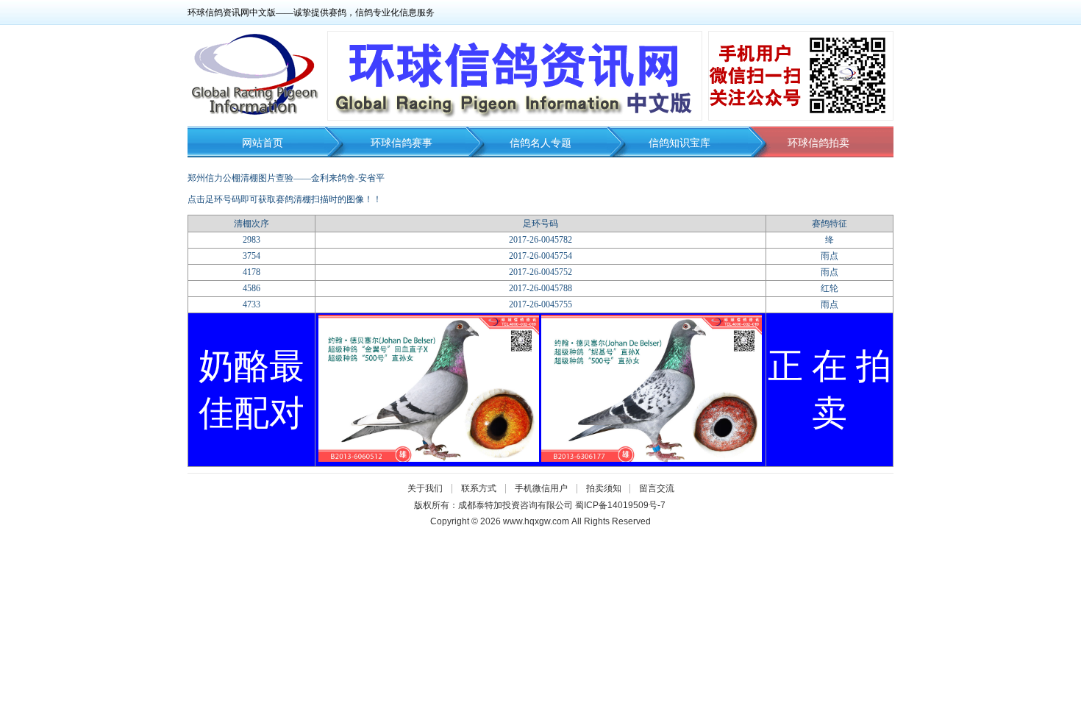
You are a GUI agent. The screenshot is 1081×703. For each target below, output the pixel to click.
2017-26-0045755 (540, 304)
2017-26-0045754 (540, 256)
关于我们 (425, 488)
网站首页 (262, 143)
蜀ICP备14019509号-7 (620, 505)
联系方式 (478, 488)
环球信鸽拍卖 (818, 143)
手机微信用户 (541, 488)
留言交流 (656, 488)
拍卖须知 (607, 488)
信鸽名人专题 (540, 143)
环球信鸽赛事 (401, 143)
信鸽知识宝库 (679, 143)
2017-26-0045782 (540, 240)
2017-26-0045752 (540, 272)
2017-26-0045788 (540, 288)
